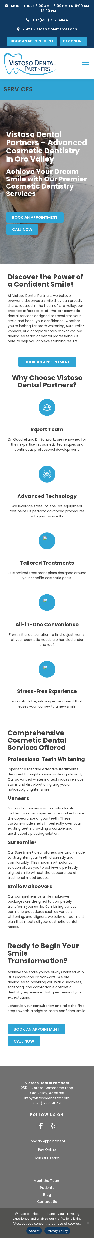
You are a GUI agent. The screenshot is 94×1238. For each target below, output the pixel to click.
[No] (88, 1222)
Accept (34, 1231)
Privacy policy (57, 1231)
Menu (86, 64)
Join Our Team (47, 1158)
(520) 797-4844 (54, 20)
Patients (47, 1187)
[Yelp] (53, 1125)
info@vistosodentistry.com (47, 1098)
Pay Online (47, 1149)
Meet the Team (47, 1180)
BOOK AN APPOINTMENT (35, 217)
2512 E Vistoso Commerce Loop (49, 29)
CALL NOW (22, 229)
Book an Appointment (47, 1141)
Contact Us (47, 1201)
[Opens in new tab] (40, 1125)
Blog (47, 1194)
